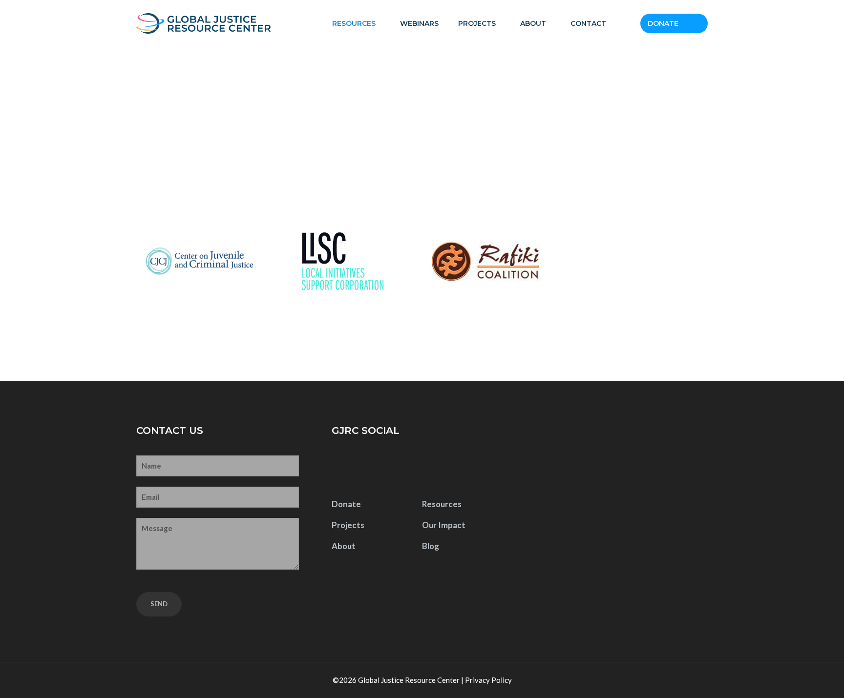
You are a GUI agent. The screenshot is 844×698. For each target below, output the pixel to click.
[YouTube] (372, 467)
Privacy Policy (488, 680)
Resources (354, 23)
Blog (430, 546)
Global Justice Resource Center (409, 680)
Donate (663, 23)
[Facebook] (342, 467)
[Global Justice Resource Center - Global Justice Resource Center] (203, 23)
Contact (588, 23)
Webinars (419, 23)
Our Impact (443, 525)
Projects (477, 23)
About (533, 23)
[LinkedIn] (403, 467)
